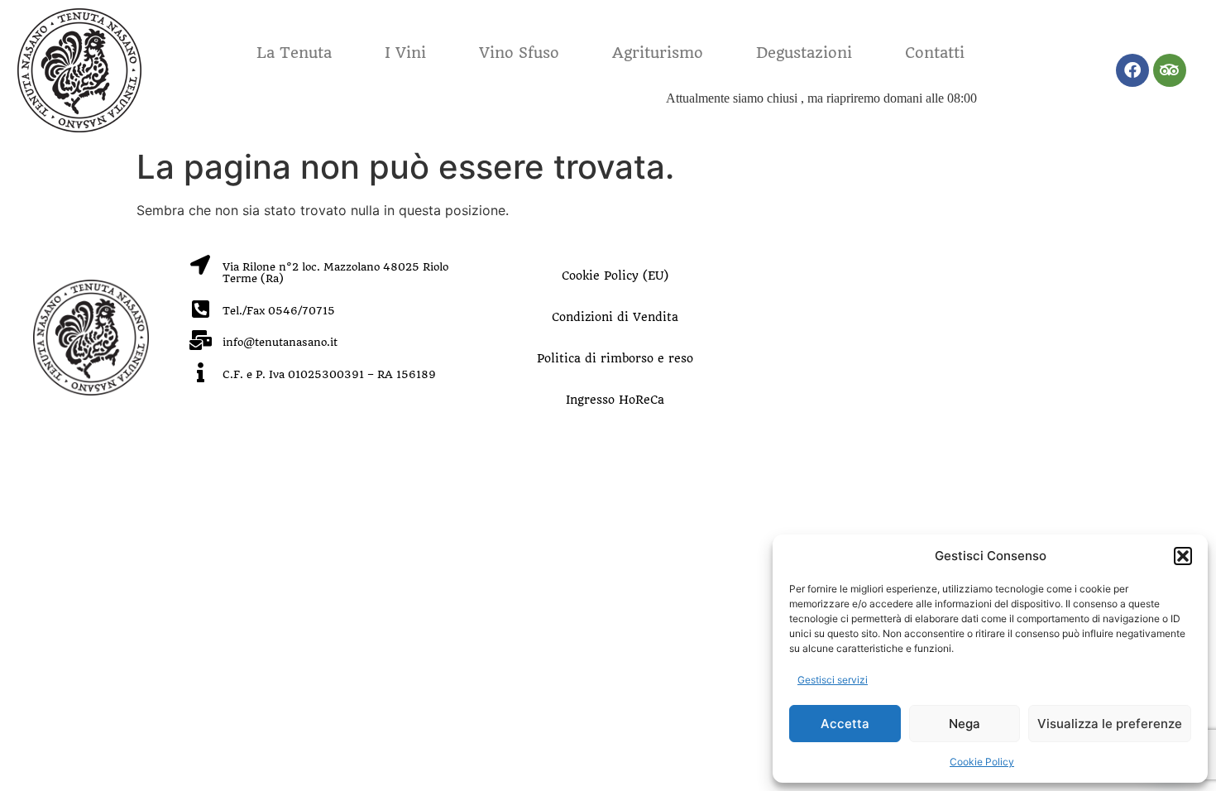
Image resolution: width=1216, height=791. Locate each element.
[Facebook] (1132, 70)
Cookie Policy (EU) (615, 275)
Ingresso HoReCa (615, 399)
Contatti (935, 52)
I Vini (405, 52)
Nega (964, 723)
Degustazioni (804, 52)
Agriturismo (657, 52)
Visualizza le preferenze (1109, 723)
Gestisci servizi (832, 680)
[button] (1183, 556)
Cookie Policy (982, 761)
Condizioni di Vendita (615, 317)
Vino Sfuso (519, 52)
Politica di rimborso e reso (615, 358)
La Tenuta (294, 52)
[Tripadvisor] (1169, 70)
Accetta (845, 723)
